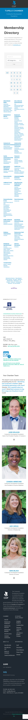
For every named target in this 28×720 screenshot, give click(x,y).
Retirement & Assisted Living (8, 216)
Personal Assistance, (8, 213)
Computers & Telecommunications (9, 143)
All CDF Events (8, 633)
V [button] (14, 89)
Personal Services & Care (8, 199)
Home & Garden (8, 176)
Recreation (16, 246)
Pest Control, (17, 134)
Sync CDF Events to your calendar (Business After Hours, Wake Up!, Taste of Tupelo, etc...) (13, 364)
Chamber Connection (7, 636)
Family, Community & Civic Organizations (8, 157)
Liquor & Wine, (17, 237)
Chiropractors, (17, 167)
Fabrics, (5, 249)
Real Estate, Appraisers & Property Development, (19, 227)
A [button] (11, 73)
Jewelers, (11, 250)
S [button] (17, 86)
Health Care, (16, 169)
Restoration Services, (18, 138)
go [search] (14, 64)
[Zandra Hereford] (14, 462)
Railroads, (5, 265)
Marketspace (16, 280)
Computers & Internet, (8, 147)
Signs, (11, 110)
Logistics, (9, 264)
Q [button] (11, 86)
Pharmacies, (21, 171)
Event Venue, (6, 208)
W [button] (17, 89)
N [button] (14, 83)
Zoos (15, 110)
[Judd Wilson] (14, 413)
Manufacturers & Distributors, (17, 189)
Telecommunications (8, 148)
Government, (10, 170)
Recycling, (5, 222)
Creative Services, (7, 105)
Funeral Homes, (7, 211)
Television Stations (7, 111)
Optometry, (16, 171)
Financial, (16, 161)
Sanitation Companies (8, 224)
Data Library (19, 647)
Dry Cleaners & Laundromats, (6, 205)
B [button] (14, 73)
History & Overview (6, 652)
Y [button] (14, 93)
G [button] (17, 76)
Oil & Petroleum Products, (17, 191)
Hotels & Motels (7, 184)
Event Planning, (7, 207)
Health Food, (17, 236)
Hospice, (5, 212)
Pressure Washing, (18, 136)
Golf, (22, 106)
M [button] (11, 83)
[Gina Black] (14, 551)
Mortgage (16, 163)
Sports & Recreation (17, 244)
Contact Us (13, 281)
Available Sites (19, 625)
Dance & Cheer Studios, (19, 105)
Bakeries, (16, 235)
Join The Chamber (16, 283)
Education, (6, 170)
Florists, (8, 249)
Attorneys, (21, 123)
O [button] (17, 83)
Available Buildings (18, 621)
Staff (17, 645)
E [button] (11, 76)
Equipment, (16, 151)
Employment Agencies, (18, 127)
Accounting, (16, 119)
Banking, (16, 159)
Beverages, (20, 235)
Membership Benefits (7, 630)
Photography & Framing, (19, 109)
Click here (5, 679)
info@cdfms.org (16, 45)
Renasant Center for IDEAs (19, 629)
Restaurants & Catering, (19, 239)
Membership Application (7, 622)
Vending (16, 240)
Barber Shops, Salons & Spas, (8, 203)
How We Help (7, 645)
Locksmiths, (21, 133)
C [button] (17, 73)
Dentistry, (22, 167)
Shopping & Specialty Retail (7, 244)
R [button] (14, 86)
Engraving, (22, 128)
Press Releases (20, 649)
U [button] (11, 89)
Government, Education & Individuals (7, 168)
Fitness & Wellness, (7, 210)
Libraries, (16, 107)
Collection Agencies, (18, 160)
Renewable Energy (18, 152)
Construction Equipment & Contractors (17, 144)
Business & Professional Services (17, 116)
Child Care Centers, (7, 161)
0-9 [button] (7, 73)
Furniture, (16, 187)
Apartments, (16, 222)
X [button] (20, 89)
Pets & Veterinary (18, 199)
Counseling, (21, 124)
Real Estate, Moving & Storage (18, 220)
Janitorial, (16, 133)
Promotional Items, (7, 109)
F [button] (14, 76)
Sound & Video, (7, 257)
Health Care (17, 166)
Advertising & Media (7, 101)
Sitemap (18, 654)
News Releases (18, 278)
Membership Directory (10, 278)
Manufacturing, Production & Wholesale (18, 184)
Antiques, (5, 246)
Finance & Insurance (17, 156)
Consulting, (16, 124)
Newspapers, (6, 106)
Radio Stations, (7, 110)
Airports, (5, 264)
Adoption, (6, 160)
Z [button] (17, 93)
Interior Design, (17, 132)
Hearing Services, (17, 170)
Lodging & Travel (8, 182)
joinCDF (6, 619)
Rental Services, (17, 137)
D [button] (20, 73)
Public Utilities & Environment (8, 220)
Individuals (6, 172)
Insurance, (21, 161)
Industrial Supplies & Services (19, 176)
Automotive (6, 118)
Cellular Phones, (7, 146)
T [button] (20, 86)
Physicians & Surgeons (18, 173)
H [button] (20, 76)
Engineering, (16, 128)
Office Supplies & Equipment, (7, 253)
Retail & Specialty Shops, (8, 255)
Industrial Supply (17, 179)
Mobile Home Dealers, (18, 224)
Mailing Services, (7, 251)
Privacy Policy (19, 652)
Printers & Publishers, (8, 107)
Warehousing (17, 229)
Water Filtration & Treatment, (17, 194)
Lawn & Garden (7, 177)
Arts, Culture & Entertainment (18, 101)
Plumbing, (22, 134)
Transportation (7, 262)
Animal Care (16, 200)
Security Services (17, 139)
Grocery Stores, (7, 250)
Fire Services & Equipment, (17, 130)
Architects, (16, 123)
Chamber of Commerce (17, 604)
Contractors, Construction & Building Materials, (19, 149)
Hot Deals (15, 279)
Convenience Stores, (8, 248)
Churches (5, 235)
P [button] (20, 83)
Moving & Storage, (18, 225)
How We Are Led (7, 648)
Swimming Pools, (7, 258)
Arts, (15, 104)
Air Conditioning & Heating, (18, 121)
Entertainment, (17, 106)
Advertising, (6, 104)
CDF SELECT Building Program (19, 634)
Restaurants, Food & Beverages (19, 232)
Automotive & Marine (7, 115)
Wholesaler (16, 196)
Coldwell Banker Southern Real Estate (12, 313)
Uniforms (5, 259)
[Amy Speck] (14, 506)
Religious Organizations (7, 232)
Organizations (6, 163)
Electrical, (16, 125)
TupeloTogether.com (9, 655)
